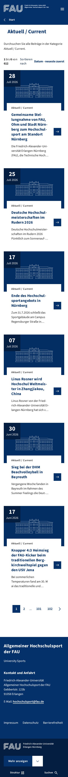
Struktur (15, 773)
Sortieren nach (26, 61)
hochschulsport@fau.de (28, 702)
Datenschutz (31, 723)
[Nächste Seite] (59, 609)
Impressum (11, 723)
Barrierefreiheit (53, 723)
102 (50, 609)
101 (38, 609)
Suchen (48, 773)
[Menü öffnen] (62, 9)
